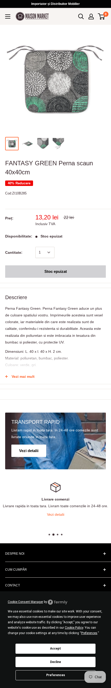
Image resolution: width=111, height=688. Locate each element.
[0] (101, 16)
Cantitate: (13, 252)
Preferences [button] (89, 633)
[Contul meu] (91, 16)
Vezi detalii (78, 514)
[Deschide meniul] (7, 16)
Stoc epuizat (55, 271)
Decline (55, 662)
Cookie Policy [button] (74, 627)
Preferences (55, 675)
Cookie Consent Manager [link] (25, 602)
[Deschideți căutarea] (81, 16)
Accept (55, 648)
